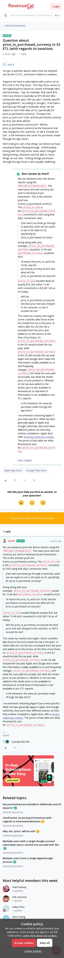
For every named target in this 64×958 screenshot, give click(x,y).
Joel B (11, 64)
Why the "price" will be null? (19, 831)
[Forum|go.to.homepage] (21, 6)
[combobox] (32, 15)
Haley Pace (18, 906)
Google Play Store (36, 470)
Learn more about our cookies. (40, 935)
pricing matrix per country (40, 437)
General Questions (15, 25)
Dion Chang (18, 916)
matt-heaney (19, 887)
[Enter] (6, 15)
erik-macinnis (19, 897)
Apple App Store (13, 470)
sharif (11, 541)
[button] (4, 7)
